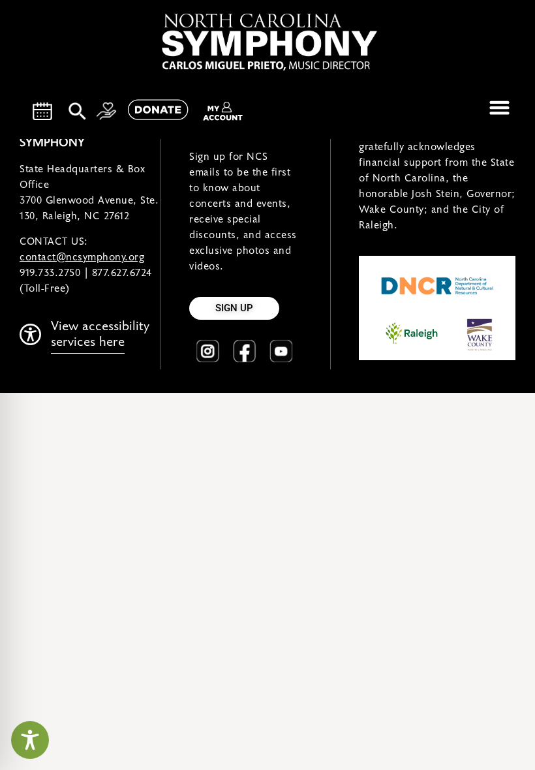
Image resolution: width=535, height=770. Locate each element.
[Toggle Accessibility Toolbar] (30, 740)
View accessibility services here (100, 334)
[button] (499, 107)
